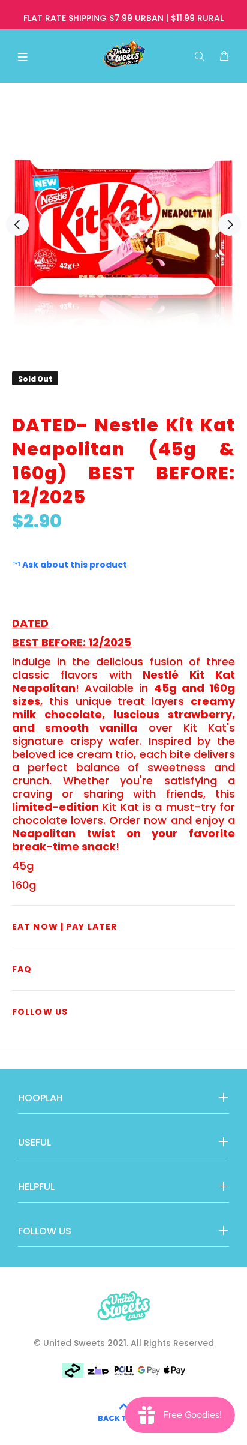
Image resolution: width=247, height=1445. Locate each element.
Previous (17, 224)
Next (229, 224)
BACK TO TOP (124, 1418)
